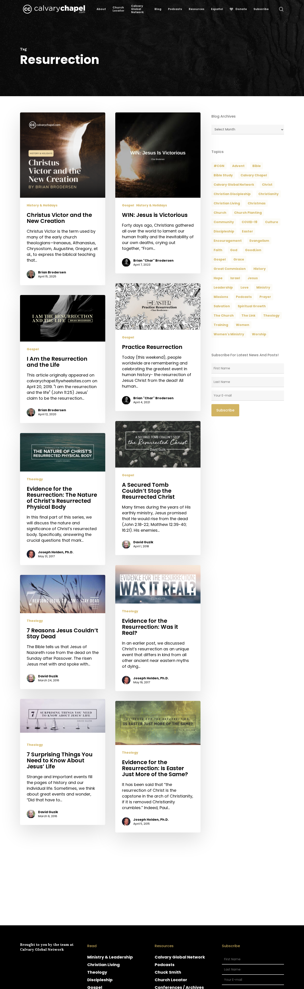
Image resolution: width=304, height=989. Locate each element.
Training (221, 325)
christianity (268, 194)
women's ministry (229, 334)
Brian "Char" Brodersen (153, 260)
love (245, 287)
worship (259, 334)
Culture (271, 222)
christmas (256, 203)
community (224, 222)
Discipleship (100, 980)
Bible (256, 166)
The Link (248, 315)
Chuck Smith (168, 972)
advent (238, 166)
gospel (220, 259)
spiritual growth (252, 306)
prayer (265, 297)
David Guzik (143, 542)
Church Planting (248, 212)
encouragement (228, 240)
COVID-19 (249, 222)
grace (238, 259)
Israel (235, 278)
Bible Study (223, 175)
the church (224, 315)
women (242, 325)
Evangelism (259, 240)
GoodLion (253, 250)
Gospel (128, 205)
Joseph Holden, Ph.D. (55, 552)
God (233, 250)
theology (271, 315)
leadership (223, 287)
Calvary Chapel (254, 175)
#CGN (219, 166)
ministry (263, 287)
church (220, 212)
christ (267, 184)
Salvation (222, 306)
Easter (247, 231)
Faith (218, 250)
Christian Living (227, 203)
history (259, 269)
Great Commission (230, 269)
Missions (221, 297)
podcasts (244, 297)
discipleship (224, 231)
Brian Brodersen (52, 272)
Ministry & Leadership (110, 957)
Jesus (253, 278)
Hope (218, 278)
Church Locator (171, 980)
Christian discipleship (232, 194)
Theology (35, 479)
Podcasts (164, 964)
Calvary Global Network (234, 184)
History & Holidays (42, 205)
